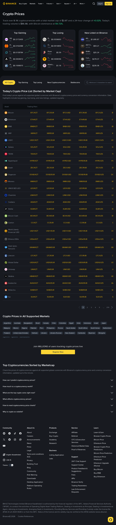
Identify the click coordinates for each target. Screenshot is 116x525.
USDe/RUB (83, 239)
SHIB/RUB (83, 290)
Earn (58, 4)
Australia (17, 323)
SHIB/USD (67, 290)
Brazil (38, 323)
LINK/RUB (83, 195)
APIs (73, 478)
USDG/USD (66, 262)
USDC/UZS (99, 140)
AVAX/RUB (83, 283)
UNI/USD (66, 269)
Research (53, 443)
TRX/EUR (50, 154)
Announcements (33, 439)
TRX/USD (66, 154)
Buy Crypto (23, 4)
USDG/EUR (50, 262)
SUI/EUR (50, 297)
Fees (73, 475)
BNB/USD (66, 126)
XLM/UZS (99, 209)
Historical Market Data (80, 446)
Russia (60, 328)
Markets (32, 4)
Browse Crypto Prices (102, 436)
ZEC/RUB (83, 167)
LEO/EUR (50, 188)
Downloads (31, 478)
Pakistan (33, 328)
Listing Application (56, 455)
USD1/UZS (99, 231)
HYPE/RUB (83, 161)
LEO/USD (66, 188)
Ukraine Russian (56, 333)
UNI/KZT (34, 269)
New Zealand (69, 333)
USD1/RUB (83, 231)
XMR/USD (67, 181)
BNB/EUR (50, 126)
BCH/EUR (50, 216)
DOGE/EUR (50, 174)
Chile (54, 323)
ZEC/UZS (99, 167)
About (29, 432)
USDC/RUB (83, 140)
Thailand (7, 333)
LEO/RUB (83, 188)
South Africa (83, 328)
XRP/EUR (50, 133)
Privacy (30, 460)
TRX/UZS (99, 154)
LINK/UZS (99, 195)
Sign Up (108, 4)
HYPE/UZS (99, 161)
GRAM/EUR (50, 247)
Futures (49, 4)
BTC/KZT (34, 112)
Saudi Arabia (70, 328)
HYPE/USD (66, 161)
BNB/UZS (99, 126)
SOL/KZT (33, 147)
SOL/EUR (50, 147)
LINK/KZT (34, 195)
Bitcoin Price (99, 439)
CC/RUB (83, 222)
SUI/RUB (83, 297)
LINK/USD (67, 195)
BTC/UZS (99, 112)
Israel (96, 323)
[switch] (11, 465)
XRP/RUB (83, 133)
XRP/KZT (34, 133)
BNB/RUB (83, 126)
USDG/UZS (99, 262)
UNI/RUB (82, 269)
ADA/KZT (34, 202)
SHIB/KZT (34, 290)
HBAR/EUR (50, 276)
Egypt (71, 323)
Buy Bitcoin (98, 469)
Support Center (77, 465)
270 (107, 307)
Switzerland (107, 328)
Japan (104, 323)
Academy (53, 439)
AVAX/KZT (34, 283)
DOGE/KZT (34, 174)
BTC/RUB (83, 112)
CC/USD (66, 222)
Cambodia (81, 333)
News (29, 443)
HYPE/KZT (34, 161)
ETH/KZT (33, 119)
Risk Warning (32, 475)
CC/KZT (34, 222)
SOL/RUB (83, 147)
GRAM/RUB (82, 247)
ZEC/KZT (33, 167)
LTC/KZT (34, 255)
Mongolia (102, 333)
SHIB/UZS (99, 290)
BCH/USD (66, 216)
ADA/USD (66, 202)
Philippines (50, 328)
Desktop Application (35, 482)
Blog (29, 467)
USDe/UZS (99, 239)
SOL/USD (66, 147)
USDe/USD (66, 239)
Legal (29, 450)
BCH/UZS (99, 216)
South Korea (95, 328)
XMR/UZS (99, 181)
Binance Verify (77, 482)
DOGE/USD (66, 174)
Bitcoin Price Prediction (103, 453)
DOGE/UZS (99, 174)
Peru (41, 328)
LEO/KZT (33, 188)
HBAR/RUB (83, 276)
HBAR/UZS (99, 276)
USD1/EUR (50, 231)
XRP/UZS (99, 133)
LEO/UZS (99, 188)
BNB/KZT (34, 126)
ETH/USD (66, 119)
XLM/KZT (34, 209)
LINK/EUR (50, 195)
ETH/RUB (83, 119)
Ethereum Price (100, 443)
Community (31, 471)
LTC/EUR (50, 255)
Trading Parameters (79, 485)
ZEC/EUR (50, 167)
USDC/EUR (50, 140)
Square (66, 4)
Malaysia (7, 328)
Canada (45, 323)
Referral (74, 436)
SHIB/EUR (50, 290)
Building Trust (32, 464)
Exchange (53, 432)
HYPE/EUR (50, 161)
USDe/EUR (50, 239)
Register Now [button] (58, 352)
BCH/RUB (83, 216)
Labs (51, 458)
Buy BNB (97, 473)
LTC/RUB (82, 255)
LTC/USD (66, 255)
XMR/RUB (83, 181)
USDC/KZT (34, 140)
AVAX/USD (66, 283)
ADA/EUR (50, 202)
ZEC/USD (66, 167)
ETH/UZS (99, 119)
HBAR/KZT (34, 276)
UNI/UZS (99, 269)
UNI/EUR (50, 269)
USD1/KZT (34, 231)
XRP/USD (66, 133)
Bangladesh (28, 323)
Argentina (7, 323)
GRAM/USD (66, 247)
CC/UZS (99, 222)
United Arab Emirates (20, 333)
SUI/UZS (99, 297)
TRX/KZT (33, 154)
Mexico (15, 328)
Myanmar (92, 333)
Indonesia (87, 323)
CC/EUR (50, 222)
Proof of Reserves (78, 449)
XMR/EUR (50, 181)
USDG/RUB (83, 262)
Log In (100, 4)
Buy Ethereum (99, 476)
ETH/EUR (50, 119)
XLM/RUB (83, 209)
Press (29, 447)
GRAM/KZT (34, 247)
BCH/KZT (34, 216)
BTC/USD (66, 112)
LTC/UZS (99, 255)
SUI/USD (66, 297)
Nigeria (24, 328)
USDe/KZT (34, 239)
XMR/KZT (34, 181)
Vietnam (34, 333)
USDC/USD (66, 140)
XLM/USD (66, 209)
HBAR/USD (66, 276)
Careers (30, 436)
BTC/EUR (50, 112)
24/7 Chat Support (78, 461)
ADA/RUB (83, 202)
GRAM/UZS (99, 247)
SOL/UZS (99, 147)
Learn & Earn (99, 432)
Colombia (62, 323)
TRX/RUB (83, 154)
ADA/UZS (99, 202)
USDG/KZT (34, 262)
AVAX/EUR (50, 283)
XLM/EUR (50, 209)
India (78, 323)
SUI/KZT (34, 297)
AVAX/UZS (99, 283)
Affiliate (74, 432)
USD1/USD (66, 231)
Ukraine (44, 333)
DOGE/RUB (83, 174)
